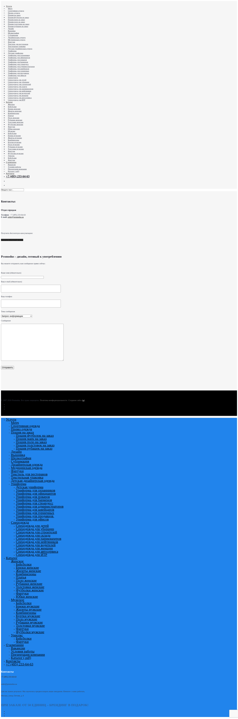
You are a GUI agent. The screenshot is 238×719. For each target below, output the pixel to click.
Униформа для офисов (32, 519)
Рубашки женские (29, 584)
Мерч (15, 423)
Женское (17, 561)
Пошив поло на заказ (31, 442)
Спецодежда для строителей (36, 532)
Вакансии (18, 648)
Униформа (18, 484)
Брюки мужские (27, 606)
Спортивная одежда (25, 426)
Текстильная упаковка (27, 477)
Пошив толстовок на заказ (35, 445)
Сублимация (20, 461)
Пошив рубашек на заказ (34, 448)
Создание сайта (75, 400)
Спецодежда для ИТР (31, 555)
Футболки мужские (30, 632)
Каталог (11, 558)
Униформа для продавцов (35, 516)
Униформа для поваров (33, 497)
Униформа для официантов (36, 493)
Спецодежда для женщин (34, 548)
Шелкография (21, 458)
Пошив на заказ (22, 432)
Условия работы (22, 651)
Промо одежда (21, 429)
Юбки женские (27, 596)
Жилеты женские (28, 571)
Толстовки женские (30, 587)
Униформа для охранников (35, 490)
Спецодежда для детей (32, 526)
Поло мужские (26, 619)
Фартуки (17, 471)
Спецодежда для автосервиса (37, 551)
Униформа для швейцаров (35, 510)
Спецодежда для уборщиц (35, 529)
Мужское (17, 600)
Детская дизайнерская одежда (32, 481)
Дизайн (16, 452)
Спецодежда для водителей (36, 545)
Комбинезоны (26, 574)
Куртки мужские (28, 616)
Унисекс (17, 635)
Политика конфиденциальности (53, 400)
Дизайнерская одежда (27, 464)
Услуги (11, 419)
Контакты (13, 661)
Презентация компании (28, 654)
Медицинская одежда (26, 468)
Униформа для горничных (35, 513)
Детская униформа (29, 487)
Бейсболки (23, 564)
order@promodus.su (16, 217)
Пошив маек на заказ (31, 439)
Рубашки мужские (29, 622)
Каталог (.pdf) (21, 658)
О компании (15, 645)
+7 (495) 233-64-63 (19, 664)
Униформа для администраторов (39, 506)
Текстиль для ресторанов (29, 474)
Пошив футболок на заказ (35, 435)
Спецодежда (20, 522)
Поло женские (26, 580)
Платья (21, 577)
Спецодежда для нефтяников (37, 542)
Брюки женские (27, 567)
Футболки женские (30, 590)
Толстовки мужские (30, 625)
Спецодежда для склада (33, 535)
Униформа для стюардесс (34, 503)
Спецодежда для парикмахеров (38, 538)
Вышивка (18, 455)
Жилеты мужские (29, 609)
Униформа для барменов (34, 500)
